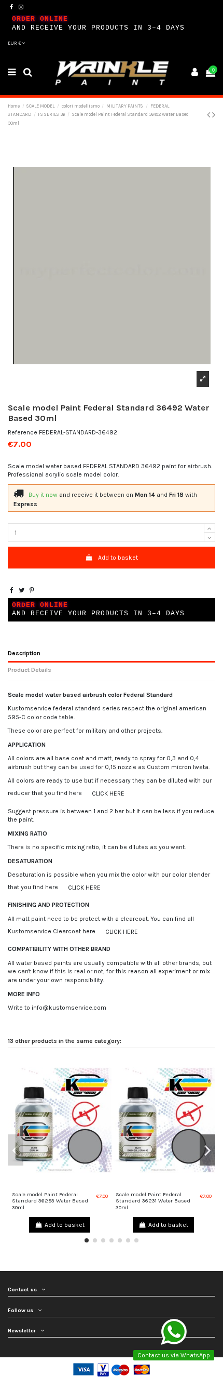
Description (24, 653)
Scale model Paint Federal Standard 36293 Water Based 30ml (50, 1201)
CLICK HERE (108, 793)
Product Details (29, 669)
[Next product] (213, 115)
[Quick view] (59, 1184)
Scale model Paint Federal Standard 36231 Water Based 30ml (153, 1201)
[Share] (11, 590)
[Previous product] (209, 115)
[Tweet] (21, 590)
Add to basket (118, 557)
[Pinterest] (32, 590)
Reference (22, 432)
